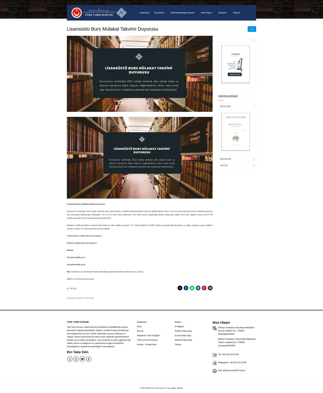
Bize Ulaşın (221, 322)
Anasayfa (144, 12)
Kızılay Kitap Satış (183, 335)
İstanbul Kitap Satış (183, 340)
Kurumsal (159, 12)
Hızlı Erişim (206, 12)
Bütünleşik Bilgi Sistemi (182, 12)
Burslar (140, 331)
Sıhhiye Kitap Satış (183, 331)
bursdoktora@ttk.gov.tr (76, 264)
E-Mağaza (179, 326)
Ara (251, 29)
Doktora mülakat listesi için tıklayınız (82, 243)
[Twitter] (69, 358)
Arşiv (139, 326)
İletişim (222, 12)
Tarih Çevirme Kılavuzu (147, 340)
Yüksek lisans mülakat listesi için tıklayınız (84, 236)
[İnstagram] (76, 358)
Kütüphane (142, 322)
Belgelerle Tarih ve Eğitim (148, 335)
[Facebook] (88, 358)
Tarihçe (178, 344)
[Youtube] (82, 358)
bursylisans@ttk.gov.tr (76, 257)
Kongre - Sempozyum (146, 344)
